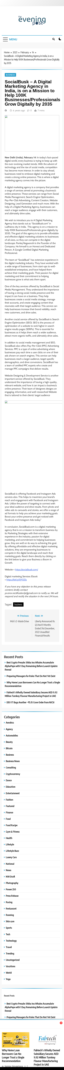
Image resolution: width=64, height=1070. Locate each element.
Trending (10, 953)
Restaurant (11, 908)
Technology (11, 940)
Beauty (9, 741)
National (10, 863)
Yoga (8, 979)
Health (9, 838)
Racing (9, 902)
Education (10, 786)
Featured (10, 806)
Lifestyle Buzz (12, 850)
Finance (9, 812)
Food (8, 818)
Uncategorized (12, 959)
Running (10, 914)
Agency (9, 729)
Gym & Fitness (12, 831)
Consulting (11, 767)
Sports (9, 927)
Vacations (10, 966)
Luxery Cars (11, 857)
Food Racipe (11, 825)
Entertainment (13, 793)
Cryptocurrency (13, 773)
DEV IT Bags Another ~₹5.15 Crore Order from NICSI (30, 702)
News (8, 870)
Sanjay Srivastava (14, 1066)
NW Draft (10, 876)
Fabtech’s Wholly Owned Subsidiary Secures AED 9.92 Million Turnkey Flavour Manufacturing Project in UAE (47, 1057)
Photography (12, 882)
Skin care (10, 921)
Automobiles (12, 735)
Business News (13, 761)
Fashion (9, 799)
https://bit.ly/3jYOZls (16, 579)
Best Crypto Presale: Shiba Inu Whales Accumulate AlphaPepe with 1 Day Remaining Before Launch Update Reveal (31, 666)
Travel (9, 947)
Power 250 (11, 889)
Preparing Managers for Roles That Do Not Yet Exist (31, 676)
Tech (8, 934)
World (9, 972)
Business (10, 74)
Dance (9, 780)
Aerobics (10, 722)
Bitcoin (9, 748)
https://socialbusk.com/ (26, 569)
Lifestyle (10, 844)
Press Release (12, 895)
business (18, 604)
